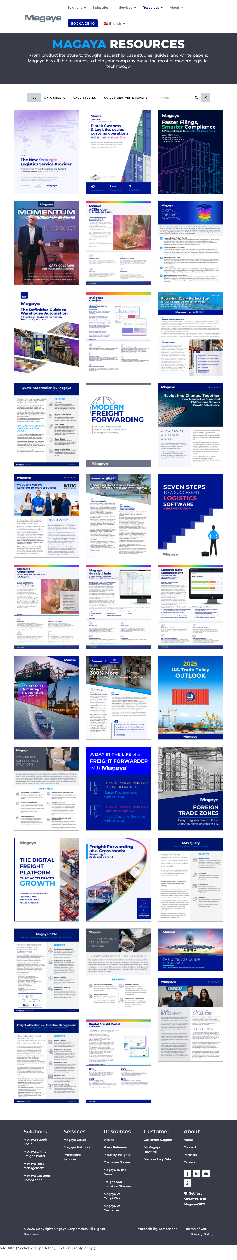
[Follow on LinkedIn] (196, 1173)
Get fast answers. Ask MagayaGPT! (195, 1199)
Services (125, 7)
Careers (189, 1162)
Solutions (75, 7)
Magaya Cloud (75, 1140)
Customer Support (158, 1140)
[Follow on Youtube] (206, 1173)
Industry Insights (117, 1155)
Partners (190, 1155)
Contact (190, 1147)
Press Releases (115, 1147)
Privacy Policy (201, 1234)
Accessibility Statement (157, 1229)
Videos (109, 1140)
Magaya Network (77, 1147)
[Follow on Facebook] (187, 1173)
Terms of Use (196, 1229)
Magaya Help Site (157, 1159)
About (174, 7)
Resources (151, 7)
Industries (101, 7)
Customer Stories (117, 1162)
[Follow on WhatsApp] (187, 1183)
